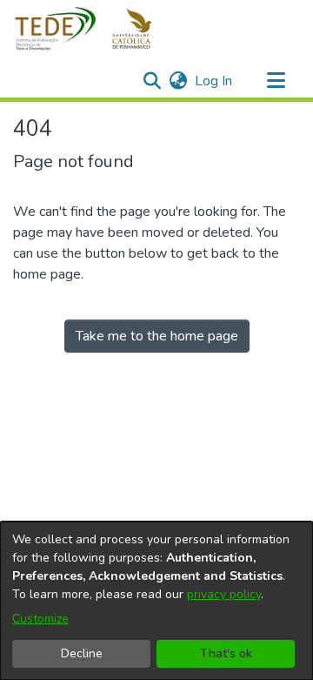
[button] (93, 28)
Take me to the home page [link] (157, 336)
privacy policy (224, 594)
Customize (40, 618)
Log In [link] (214, 81)
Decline (82, 653)
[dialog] (156, 601)
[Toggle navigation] (275, 81)
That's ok (226, 653)
